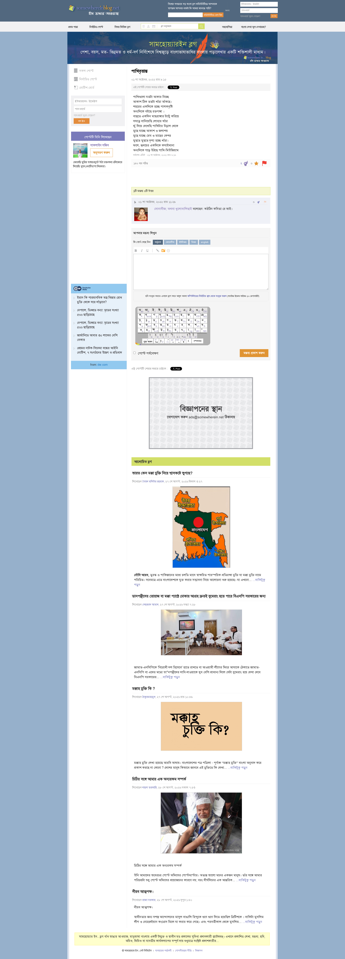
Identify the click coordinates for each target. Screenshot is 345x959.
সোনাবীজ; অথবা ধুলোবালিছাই (173, 209)
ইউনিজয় (183, 242)
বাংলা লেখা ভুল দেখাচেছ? (253, 27)
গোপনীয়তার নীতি (183, 950)
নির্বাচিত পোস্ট (96, 27)
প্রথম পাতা (73, 27)
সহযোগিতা (227, 27)
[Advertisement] (98, 227)
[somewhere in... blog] (94, 10)
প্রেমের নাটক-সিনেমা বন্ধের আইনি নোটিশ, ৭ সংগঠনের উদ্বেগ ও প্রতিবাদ (99, 350)
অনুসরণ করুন (101, 153)
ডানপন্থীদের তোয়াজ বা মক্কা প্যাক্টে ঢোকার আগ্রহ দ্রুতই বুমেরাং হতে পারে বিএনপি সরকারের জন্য (199, 596)
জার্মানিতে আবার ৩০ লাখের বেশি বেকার (97, 337)
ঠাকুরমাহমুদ (148, 697)
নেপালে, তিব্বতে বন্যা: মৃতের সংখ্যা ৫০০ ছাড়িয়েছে (98, 312)
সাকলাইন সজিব (100, 145)
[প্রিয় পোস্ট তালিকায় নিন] (256, 163)
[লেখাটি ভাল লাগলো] (245, 163)
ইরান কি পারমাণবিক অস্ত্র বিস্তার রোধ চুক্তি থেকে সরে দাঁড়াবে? (99, 300)
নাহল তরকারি (149, 787)
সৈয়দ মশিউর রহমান (153, 481)
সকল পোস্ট (86, 71)
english (204, 242)
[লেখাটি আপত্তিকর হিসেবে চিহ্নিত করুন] (264, 163)
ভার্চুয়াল (158, 242)
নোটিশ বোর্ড (86, 88)
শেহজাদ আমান (150, 604)
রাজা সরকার (148, 900)
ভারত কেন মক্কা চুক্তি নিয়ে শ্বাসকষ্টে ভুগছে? (162, 473)
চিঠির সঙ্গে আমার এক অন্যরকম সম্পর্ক (159, 779)
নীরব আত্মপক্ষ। (142, 891)
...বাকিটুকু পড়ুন (170, 677)
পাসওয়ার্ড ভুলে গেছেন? (250, 16)
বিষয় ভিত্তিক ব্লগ (122, 27)
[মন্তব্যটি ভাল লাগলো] (258, 202)
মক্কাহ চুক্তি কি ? (143, 688)
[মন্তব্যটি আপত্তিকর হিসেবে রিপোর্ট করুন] (265, 202)
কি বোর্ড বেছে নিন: (142, 242)
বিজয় (193, 242)
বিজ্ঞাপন (199, 950)
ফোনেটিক (170, 242)
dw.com (103, 365)
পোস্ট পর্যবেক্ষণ (148, 353)
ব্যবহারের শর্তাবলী (163, 950)
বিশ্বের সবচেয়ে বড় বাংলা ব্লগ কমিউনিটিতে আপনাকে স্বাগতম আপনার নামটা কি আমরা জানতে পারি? (192, 6)
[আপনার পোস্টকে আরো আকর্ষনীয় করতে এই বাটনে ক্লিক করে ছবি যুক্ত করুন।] (163, 250)
